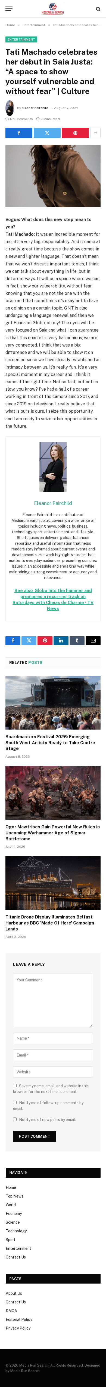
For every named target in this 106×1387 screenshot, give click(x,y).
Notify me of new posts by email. (47, 1119)
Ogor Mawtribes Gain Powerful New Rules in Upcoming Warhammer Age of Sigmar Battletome (52, 832)
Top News (14, 1196)
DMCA (11, 1311)
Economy (14, 1213)
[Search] (98, 9)
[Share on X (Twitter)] (47, 133)
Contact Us (16, 1257)
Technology (16, 1231)
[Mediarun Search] (53, 9)
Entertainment (21, 39)
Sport (10, 1240)
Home (11, 1187)
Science (13, 1222)
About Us (14, 1293)
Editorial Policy (19, 1319)
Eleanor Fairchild (35, 108)
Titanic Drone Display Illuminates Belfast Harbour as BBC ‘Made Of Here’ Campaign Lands (49, 923)
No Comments (21, 119)
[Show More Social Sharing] (95, 133)
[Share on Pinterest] (75, 133)
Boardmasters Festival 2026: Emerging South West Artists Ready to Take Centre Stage (50, 742)
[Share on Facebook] (18, 133)
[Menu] (9, 9)
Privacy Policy (18, 1328)
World (11, 1205)
